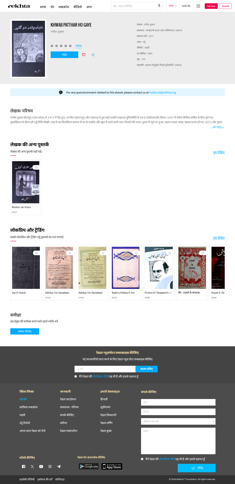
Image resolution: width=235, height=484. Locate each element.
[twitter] (32, 466)
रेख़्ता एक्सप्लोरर (68, 430)
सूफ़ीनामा (105, 407)
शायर (43, 7)
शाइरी (146, 47)
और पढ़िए (217, 127)
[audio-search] (159, 6)
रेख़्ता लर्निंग (106, 423)
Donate (225, 6)
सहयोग (23, 399)
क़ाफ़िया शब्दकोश (28, 407)
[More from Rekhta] (198, 6)
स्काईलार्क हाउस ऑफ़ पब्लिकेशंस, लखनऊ (164, 30)
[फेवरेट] (85, 54)
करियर (63, 423)
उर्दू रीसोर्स (24, 423)
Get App (211, 6)
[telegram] (59, 466)
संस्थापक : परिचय (69, 407)
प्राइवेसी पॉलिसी (27, 479)
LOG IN (186, 5)
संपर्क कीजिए (67, 415)
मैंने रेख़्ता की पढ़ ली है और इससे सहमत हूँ (108, 376)
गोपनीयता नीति (100, 376)
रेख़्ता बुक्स (106, 430)
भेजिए (200, 467)
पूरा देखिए (219, 152)
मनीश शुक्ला (149, 24)
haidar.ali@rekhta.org (162, 92)
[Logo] (19, 6)
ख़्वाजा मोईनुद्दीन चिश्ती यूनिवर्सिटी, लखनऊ (163, 65)
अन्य (89, 7)
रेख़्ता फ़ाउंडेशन (68, 399)
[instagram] (50, 466)
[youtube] (41, 466)
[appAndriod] (88, 466)
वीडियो (77, 7)
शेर (52, 7)
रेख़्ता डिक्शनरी (108, 415)
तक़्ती (22, 415)
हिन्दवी (104, 399)
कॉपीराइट (60, 479)
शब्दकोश (63, 7)
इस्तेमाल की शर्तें (44, 479)
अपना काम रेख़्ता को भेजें (32, 430)
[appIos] (111, 466)
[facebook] (23, 466)
